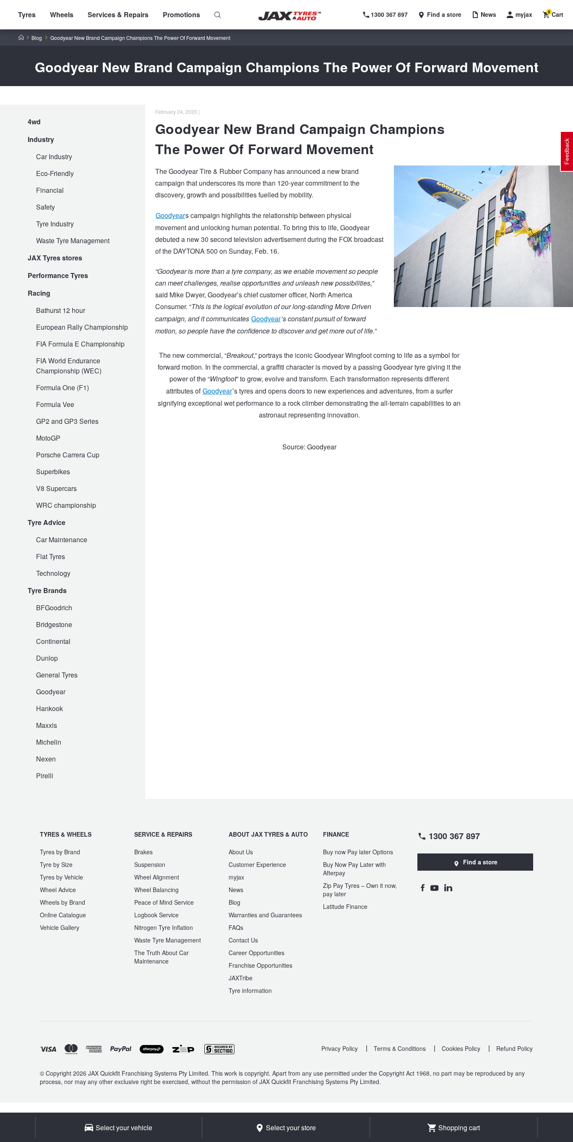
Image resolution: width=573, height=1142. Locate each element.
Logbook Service (156, 915)
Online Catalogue (63, 915)
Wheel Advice (58, 889)
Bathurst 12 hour (60, 310)
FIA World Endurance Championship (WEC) (69, 365)
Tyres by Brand (60, 852)
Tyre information (250, 990)
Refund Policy (514, 1048)
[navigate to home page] (295, 16)
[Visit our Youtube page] (434, 887)
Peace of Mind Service (164, 902)
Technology (53, 573)
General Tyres (57, 675)
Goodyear (50, 691)
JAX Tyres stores (55, 258)
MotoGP (48, 438)
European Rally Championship (82, 327)
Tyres (27, 14)
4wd (34, 121)
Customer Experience (257, 864)
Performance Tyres (58, 275)
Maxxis (46, 725)
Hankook (49, 708)
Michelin (48, 742)
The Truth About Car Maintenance (161, 956)
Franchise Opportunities (260, 965)
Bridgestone (54, 624)
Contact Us (243, 940)
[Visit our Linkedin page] (448, 887)
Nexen (46, 759)
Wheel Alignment (156, 877)
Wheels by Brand (62, 902)
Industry (41, 139)
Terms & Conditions (400, 1048)
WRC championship (66, 505)
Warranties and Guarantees (265, 915)
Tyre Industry (55, 223)
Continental (53, 641)
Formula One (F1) (62, 387)
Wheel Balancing (156, 889)
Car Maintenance (61, 539)
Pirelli (44, 775)
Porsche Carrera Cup (67, 454)
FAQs (236, 927)
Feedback (566, 151)
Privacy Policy (339, 1048)
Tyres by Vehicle (61, 877)
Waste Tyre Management (72, 240)
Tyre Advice (46, 522)
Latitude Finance (345, 906)
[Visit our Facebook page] (422, 887)
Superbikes (53, 471)
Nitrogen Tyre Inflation (163, 927)
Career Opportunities (256, 952)
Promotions (181, 14)
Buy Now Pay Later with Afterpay (354, 868)
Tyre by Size (56, 864)
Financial (50, 190)
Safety (45, 207)
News (236, 889)
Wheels (61, 14)
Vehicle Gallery (59, 927)
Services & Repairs (118, 14)
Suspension (149, 864)
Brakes (143, 852)
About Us (241, 852)
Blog (36, 37)
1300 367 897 (454, 835)
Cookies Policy (461, 1048)
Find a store (480, 862)
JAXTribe (241, 978)
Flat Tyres (50, 556)
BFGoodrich (54, 607)
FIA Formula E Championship (80, 344)
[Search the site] (217, 14)
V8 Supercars (56, 488)
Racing (39, 293)
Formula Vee (55, 404)
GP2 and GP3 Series (67, 421)
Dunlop (47, 658)
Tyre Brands (47, 590)
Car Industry (54, 156)
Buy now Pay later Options (358, 852)
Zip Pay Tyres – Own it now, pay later (360, 889)
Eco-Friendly (55, 173)
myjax (236, 877)
